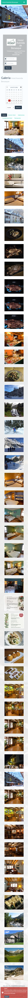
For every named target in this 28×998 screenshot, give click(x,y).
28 (16, 91)
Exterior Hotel (12, 106)
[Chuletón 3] (14, 260)
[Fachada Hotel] (14, 207)
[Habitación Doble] (14, 506)
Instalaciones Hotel (7, 109)
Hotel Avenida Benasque (10, 2)
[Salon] (14, 858)
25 (9, 91)
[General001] (14, 136)
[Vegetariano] (14, 893)
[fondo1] (14, 418)
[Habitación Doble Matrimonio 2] (14, 576)
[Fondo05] (14, 963)
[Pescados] (14, 629)
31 (7, 93)
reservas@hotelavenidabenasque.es (14, 980)
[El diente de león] (14, 752)
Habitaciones (21, 106)
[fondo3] (14, 453)
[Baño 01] (14, 172)
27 (14, 91)
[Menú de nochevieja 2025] (14, 612)
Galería (4, 106)
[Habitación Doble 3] (14, 541)
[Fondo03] (14, 928)
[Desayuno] (14, 330)
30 (20, 91)
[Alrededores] (14, 154)
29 (18, 91)
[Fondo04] (14, 946)
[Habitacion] (14, 119)
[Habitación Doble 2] (14, 523)
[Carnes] (14, 224)
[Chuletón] (14, 277)
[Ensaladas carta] (14, 365)
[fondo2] (14, 436)
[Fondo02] (14, 400)
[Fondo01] (14, 911)
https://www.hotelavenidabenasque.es (11, 982)
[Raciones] (14, 647)
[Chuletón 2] (14, 242)
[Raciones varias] (14, 664)
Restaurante (17, 109)
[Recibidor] (14, 682)
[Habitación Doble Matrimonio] (14, 559)
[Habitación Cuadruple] (14, 488)
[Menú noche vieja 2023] (14, 594)
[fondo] (14, 383)
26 (11, 91)
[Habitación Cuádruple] (14, 471)
